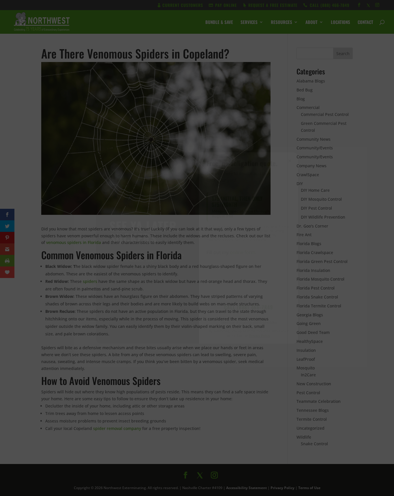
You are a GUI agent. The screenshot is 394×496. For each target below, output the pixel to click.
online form (242, 252)
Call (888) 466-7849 (248, 307)
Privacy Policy (259, 335)
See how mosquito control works (248, 322)
